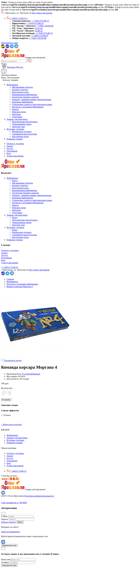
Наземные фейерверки (22, 198)
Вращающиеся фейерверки (24, 190)
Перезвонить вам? (9, 43)
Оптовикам (12, 151)
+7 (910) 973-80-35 (34, 23)
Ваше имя (5, 559)
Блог (9, 153)
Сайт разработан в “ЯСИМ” (14, 502)
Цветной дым (18, 225)
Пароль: (4, 519)
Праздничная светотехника (24, 220)
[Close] (3, 513)
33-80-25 (39, 31)
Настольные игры (20, 237)
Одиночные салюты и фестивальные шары (32, 200)
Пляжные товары (15, 240)
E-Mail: (4, 516)
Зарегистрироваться (10, 532)
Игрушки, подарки (15, 227)
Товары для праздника (17, 215)
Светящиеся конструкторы (24, 235)
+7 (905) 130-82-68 (44, 26)
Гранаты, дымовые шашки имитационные (31, 195)
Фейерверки (12, 178)
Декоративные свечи (21, 222)
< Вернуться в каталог (11, 424)
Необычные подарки (21, 232)
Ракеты (15, 205)
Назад (15, 180)
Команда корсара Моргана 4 (20, 286)
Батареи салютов (20, 185)
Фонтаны (16, 210)
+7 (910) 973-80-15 (44, 33)
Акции (10, 146)
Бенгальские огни (20, 188)
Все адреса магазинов (42, 13)
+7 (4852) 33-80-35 (39, 36)
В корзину (6, 400)
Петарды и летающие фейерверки (28, 203)
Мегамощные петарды (22, 183)
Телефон (5, 562)
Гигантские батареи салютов (25, 193)
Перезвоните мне (9, 545)
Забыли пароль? (8, 522)
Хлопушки (17, 212)
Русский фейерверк (31, 374)
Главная (10, 279)
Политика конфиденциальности (39, 496)
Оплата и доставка (15, 143)
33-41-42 (39, 28)
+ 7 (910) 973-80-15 (40, 21)
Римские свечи (19, 208)
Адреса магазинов (15, 156)
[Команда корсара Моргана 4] (35, 358)
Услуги (10, 148)
